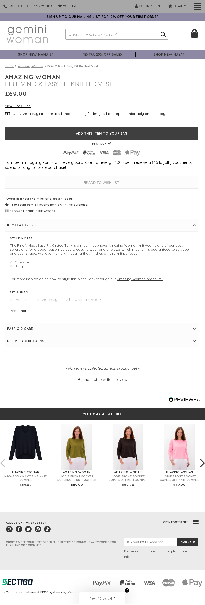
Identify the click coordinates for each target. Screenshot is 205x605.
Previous (2, 457)
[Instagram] (38, 529)
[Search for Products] (163, 34)
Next (202, 457)
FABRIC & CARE (20, 329)
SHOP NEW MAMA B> (36, 54)
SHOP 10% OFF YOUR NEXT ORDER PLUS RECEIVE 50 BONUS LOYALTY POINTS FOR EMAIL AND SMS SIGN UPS (61, 544)
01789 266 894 (36, 522)
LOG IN (144, 6)
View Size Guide (18, 106)
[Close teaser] (126, 590)
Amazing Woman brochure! (140, 279)
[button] (102, 379)
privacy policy (161, 551)
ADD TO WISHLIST (103, 183)
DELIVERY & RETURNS (25, 341)
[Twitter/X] (28, 529)
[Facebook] (19, 529)
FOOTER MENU (177, 522)
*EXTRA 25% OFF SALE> (102, 54)
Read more (19, 310)
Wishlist (69, 6)
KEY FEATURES (20, 225)
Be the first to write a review (102, 379)
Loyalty (179, 6)
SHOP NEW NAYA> (169, 54)
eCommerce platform (20, 592)
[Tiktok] (47, 529)
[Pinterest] (9, 529)
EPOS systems (51, 592)
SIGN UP (159, 6)
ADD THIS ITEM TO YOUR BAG (101, 133)
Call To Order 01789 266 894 (30, 6)
